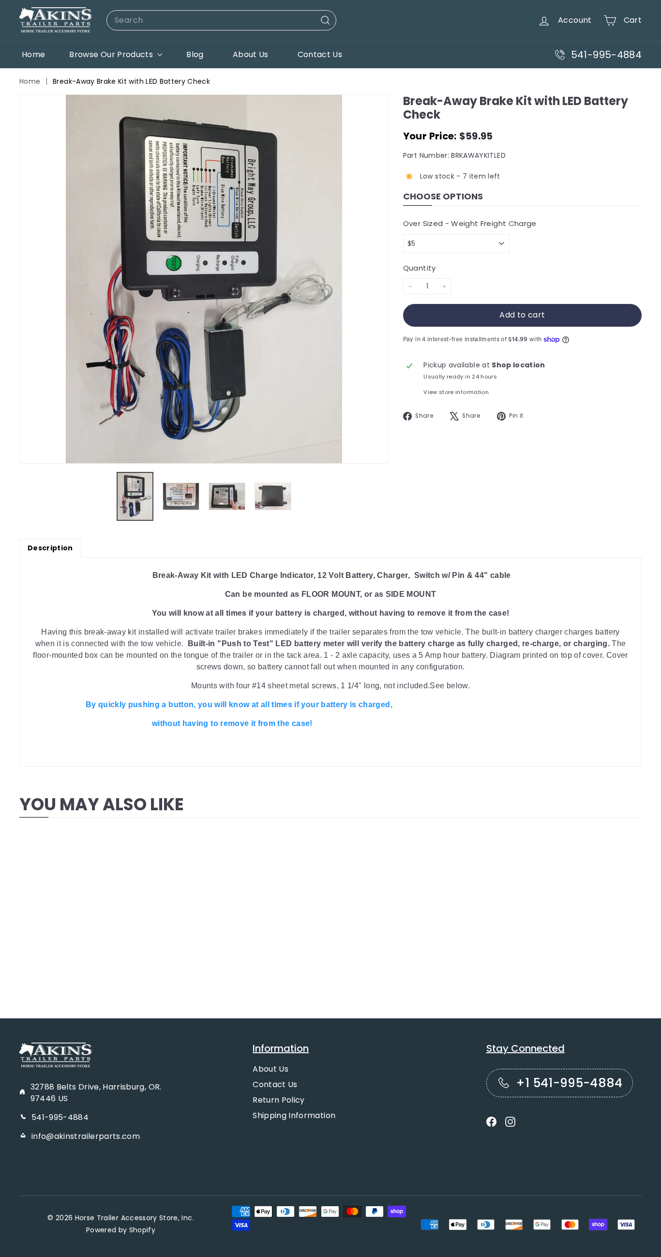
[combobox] (221, 20)
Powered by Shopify (120, 1230)
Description (50, 548)
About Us (251, 54)
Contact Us (320, 54)
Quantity (419, 268)
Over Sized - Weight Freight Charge (470, 223)
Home (33, 54)
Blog (194, 54)
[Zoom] (204, 279)
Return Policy (279, 1100)
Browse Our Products (112, 54)
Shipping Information (294, 1115)
